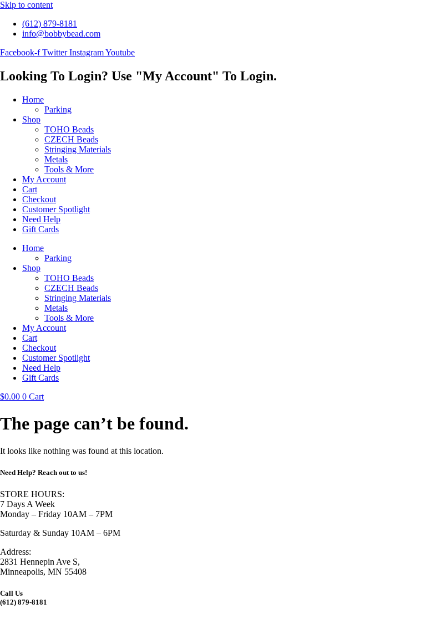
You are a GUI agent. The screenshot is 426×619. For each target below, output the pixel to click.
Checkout (39, 199)
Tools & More (69, 169)
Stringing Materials (77, 149)
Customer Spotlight (56, 209)
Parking (58, 109)
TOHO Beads (69, 129)
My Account (44, 179)
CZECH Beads (71, 139)
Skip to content (26, 4)
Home (33, 99)
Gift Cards (40, 229)
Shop (31, 119)
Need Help (41, 219)
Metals (56, 159)
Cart (29, 189)
